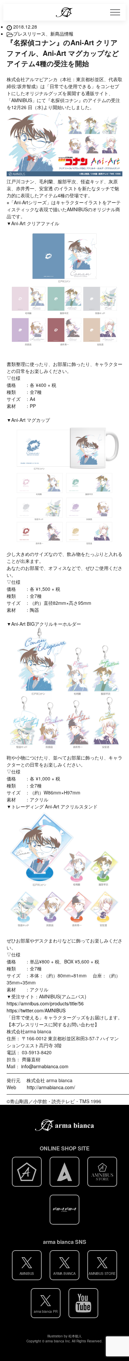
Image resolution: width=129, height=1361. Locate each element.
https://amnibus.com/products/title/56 (45, 1003)
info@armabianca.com (44, 1066)
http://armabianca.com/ (51, 1087)
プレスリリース (29, 33)
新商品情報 (61, 33)
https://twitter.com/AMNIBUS (36, 1010)
